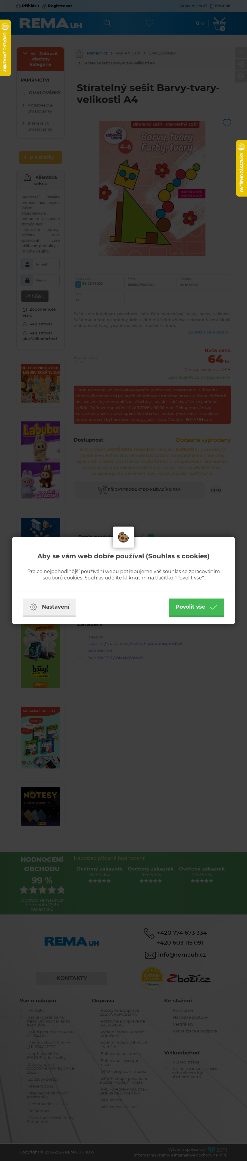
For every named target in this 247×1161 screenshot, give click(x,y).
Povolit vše (190, 607)
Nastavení (55, 607)
